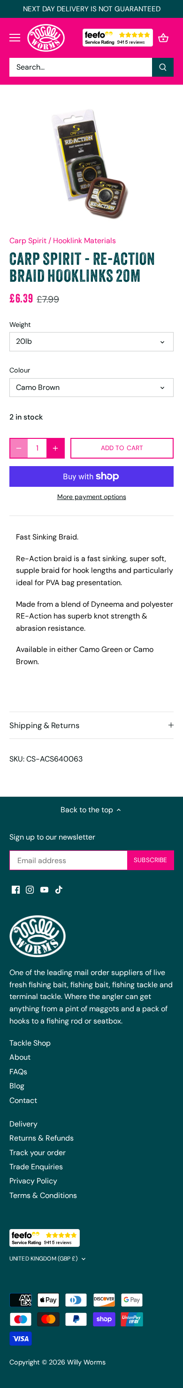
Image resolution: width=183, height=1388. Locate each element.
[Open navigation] (14, 37)
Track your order (37, 1153)
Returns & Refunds (41, 1138)
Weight (20, 325)
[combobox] (80, 67)
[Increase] (55, 448)
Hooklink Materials (84, 241)
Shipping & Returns (44, 725)
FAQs (18, 1072)
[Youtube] (44, 889)
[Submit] (163, 67)
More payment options (91, 496)
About (19, 1057)
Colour (19, 370)
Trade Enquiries (36, 1167)
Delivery (23, 1124)
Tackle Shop (30, 1043)
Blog (16, 1086)
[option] (91, 163)
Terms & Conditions (43, 1195)
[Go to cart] (163, 38)
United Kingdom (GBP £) (43, 1258)
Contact (23, 1100)
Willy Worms (86, 1362)
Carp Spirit (27, 241)
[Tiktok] (59, 889)
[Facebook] (16, 889)
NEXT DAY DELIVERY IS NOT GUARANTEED (91, 9)
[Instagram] (30, 889)
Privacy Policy (33, 1181)
